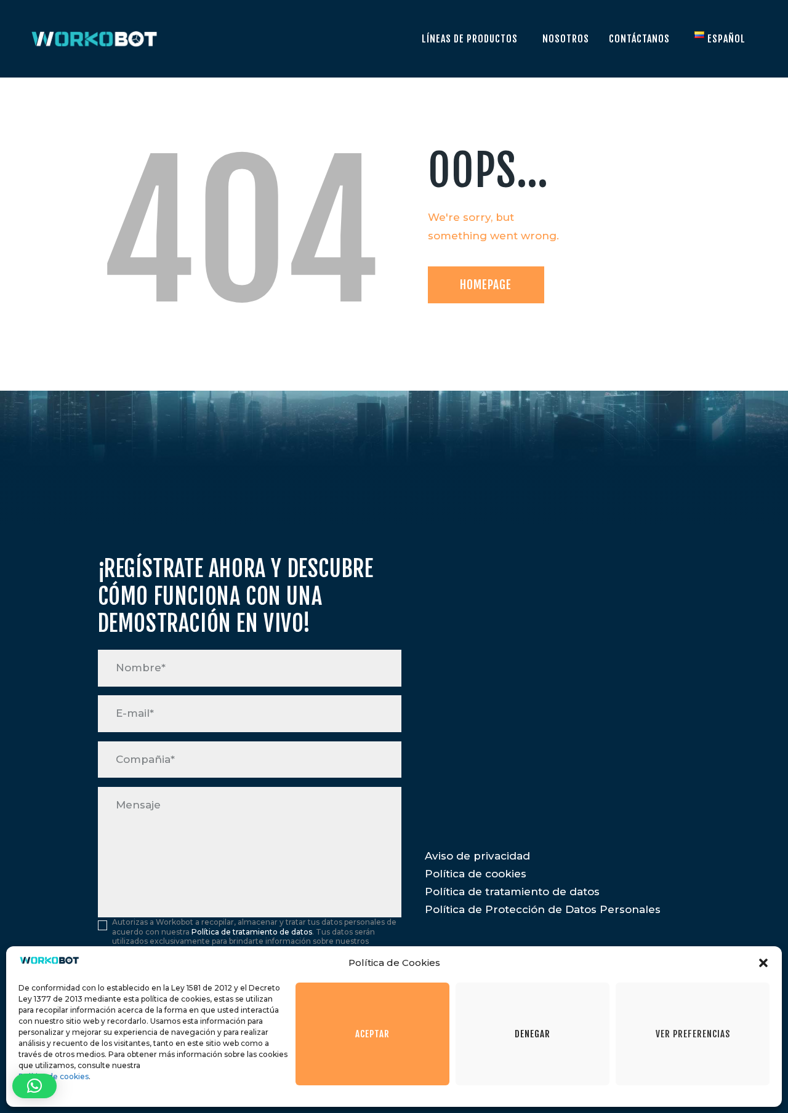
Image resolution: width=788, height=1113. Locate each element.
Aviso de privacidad (477, 856)
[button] (763, 963)
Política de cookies (53, 1076)
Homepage (486, 284)
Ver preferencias (693, 1034)
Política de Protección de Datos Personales (543, 909)
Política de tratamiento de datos (251, 931)
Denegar (532, 1034)
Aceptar (372, 1034)
